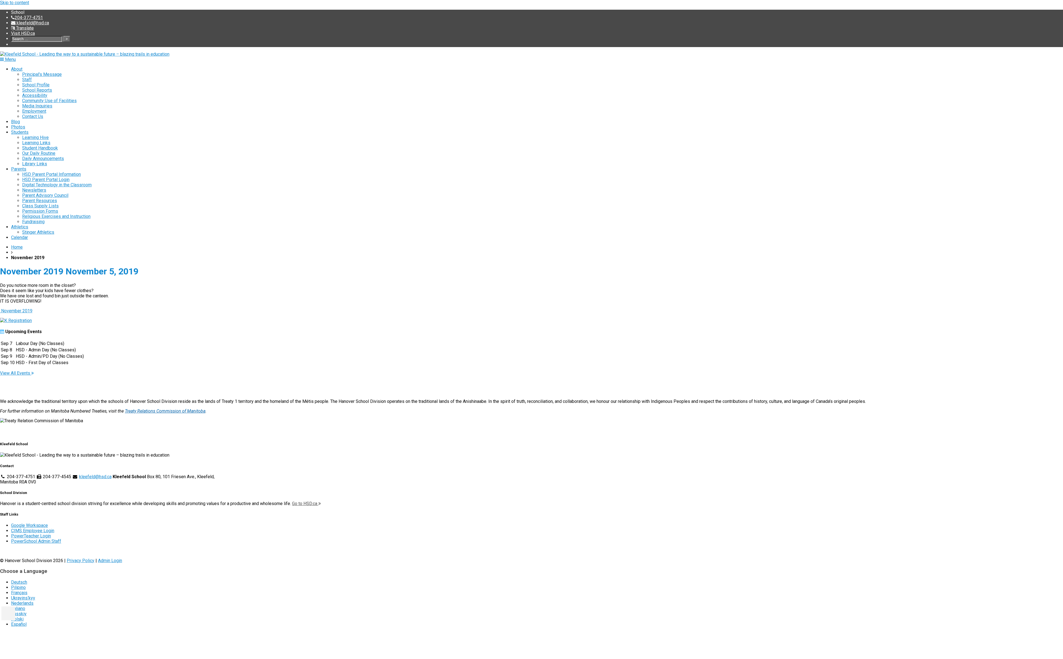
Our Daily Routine (38, 153)
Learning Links (36, 142)
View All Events (15, 373)
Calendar (19, 237)
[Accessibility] (8, 613)
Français (19, 592)
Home (17, 247)
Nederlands (22, 603)
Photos (18, 127)
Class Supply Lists (40, 205)
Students (20, 132)
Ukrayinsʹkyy (23, 598)
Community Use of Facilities (49, 100)
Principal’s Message (42, 74)
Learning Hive (35, 137)
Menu (10, 59)
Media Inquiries (37, 106)
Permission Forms (40, 211)
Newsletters (34, 190)
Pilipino (18, 587)
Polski (17, 619)
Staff (27, 79)
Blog (15, 121)
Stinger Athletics (38, 232)
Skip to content (14, 2)
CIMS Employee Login (32, 530)
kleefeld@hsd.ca (32, 22)
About (16, 69)
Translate (24, 28)
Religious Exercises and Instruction (56, 216)
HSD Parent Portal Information (51, 174)
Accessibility (34, 95)
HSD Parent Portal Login (45, 179)
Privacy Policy (80, 560)
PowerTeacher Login (31, 536)
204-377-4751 (29, 17)
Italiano (18, 608)
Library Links (34, 163)
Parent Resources (39, 200)
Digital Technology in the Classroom (57, 184)
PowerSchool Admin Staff (36, 541)
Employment (34, 111)
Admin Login (110, 560)
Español (19, 624)
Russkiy (19, 613)
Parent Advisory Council (45, 195)
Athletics (19, 227)
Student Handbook (40, 148)
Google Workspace (29, 525)
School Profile (36, 84)
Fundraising (33, 221)
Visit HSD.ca (23, 33)
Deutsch (19, 582)
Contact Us (32, 116)
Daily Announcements (43, 158)
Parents (18, 169)
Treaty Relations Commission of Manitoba (165, 411)
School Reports (37, 90)
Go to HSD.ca (305, 503)
